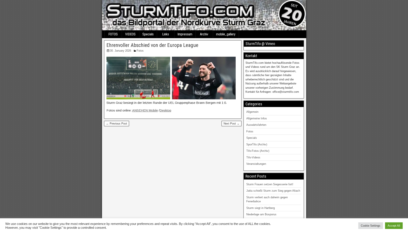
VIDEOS (130, 34)
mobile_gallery (225, 34)
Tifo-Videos (253, 157)
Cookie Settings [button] (370, 225)
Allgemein (252, 111)
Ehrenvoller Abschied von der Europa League (152, 45)
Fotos (140, 50)
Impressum (184, 34)
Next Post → (231, 123)
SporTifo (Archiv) (256, 144)
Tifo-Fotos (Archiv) (257, 150)
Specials (148, 34)
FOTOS (113, 34)
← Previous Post (116, 123)
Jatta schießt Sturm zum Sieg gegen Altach (273, 190)
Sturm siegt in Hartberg (260, 208)
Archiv (204, 34)
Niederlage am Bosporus (261, 214)
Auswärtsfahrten (256, 124)
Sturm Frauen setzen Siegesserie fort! (269, 184)
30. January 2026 (120, 50)
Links (165, 34)
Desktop (165, 110)
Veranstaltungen (256, 163)
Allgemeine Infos (256, 118)
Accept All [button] (394, 225)
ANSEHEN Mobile (145, 110)
